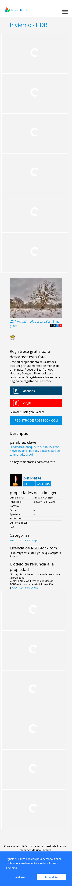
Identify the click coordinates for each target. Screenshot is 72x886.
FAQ (14, 587)
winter (13, 540)
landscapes (33, 540)
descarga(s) (42, 321)
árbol (29, 454)
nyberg (23, 451)
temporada (17, 454)
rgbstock (19, 10)
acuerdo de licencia (54, 846)
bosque (30, 447)
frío (39, 447)
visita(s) (22, 321)
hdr (45, 447)
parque (55, 451)
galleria (43, 484)
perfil (28, 484)
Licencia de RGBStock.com (33, 548)
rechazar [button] (20, 877)
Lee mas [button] (11, 867)
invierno (54, 447)
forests (22, 540)
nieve (13, 451)
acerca (47, 850)
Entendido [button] (51, 877)
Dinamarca (17, 447)
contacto (34, 846)
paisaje (33, 451)
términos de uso (29, 587)
